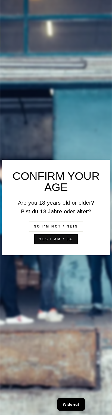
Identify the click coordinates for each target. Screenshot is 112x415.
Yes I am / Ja (56, 239)
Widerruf (71, 404)
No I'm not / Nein (56, 226)
